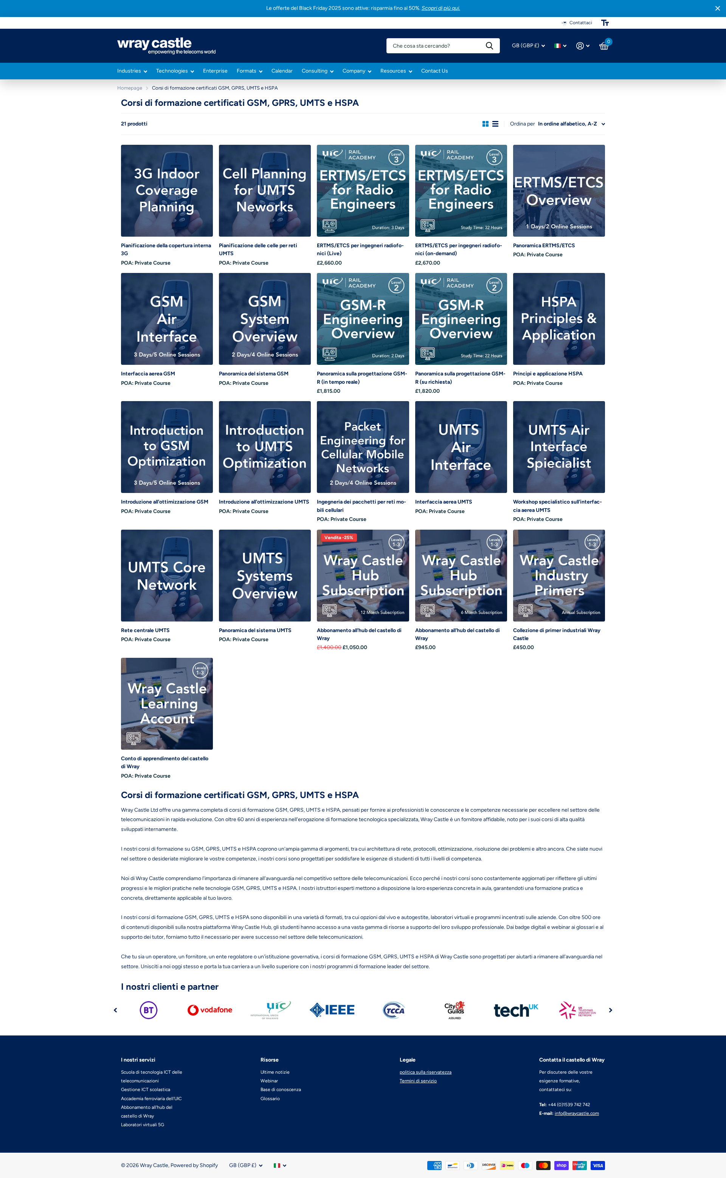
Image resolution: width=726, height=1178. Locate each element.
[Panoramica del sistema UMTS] (265, 576)
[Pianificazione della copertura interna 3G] (167, 191)
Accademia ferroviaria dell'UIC (151, 1098)
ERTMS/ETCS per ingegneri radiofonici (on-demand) (458, 249)
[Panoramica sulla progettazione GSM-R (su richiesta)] (461, 319)
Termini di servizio (418, 1080)
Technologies (172, 71)
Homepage (129, 88)
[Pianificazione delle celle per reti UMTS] (265, 191)
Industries (129, 71)
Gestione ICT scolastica (145, 1089)
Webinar (269, 1080)
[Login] (583, 45)
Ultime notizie (275, 1072)
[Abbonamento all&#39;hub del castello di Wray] (363, 576)
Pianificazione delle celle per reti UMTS (258, 249)
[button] (115, 1010)
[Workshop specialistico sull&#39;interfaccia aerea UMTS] (559, 447)
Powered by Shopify (194, 1165)
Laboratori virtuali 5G (142, 1124)
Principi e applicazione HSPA (548, 373)
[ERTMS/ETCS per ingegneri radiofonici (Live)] (363, 191)
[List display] (495, 124)
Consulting (314, 71)
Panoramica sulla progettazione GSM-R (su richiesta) (460, 377)
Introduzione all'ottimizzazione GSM (164, 502)
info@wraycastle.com (577, 1113)
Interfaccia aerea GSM (148, 373)
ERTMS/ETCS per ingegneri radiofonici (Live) (360, 249)
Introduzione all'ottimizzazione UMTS (264, 502)
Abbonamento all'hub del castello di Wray (359, 634)
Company (354, 71)
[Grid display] (485, 124)
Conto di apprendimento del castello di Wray (164, 762)
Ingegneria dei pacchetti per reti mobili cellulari (361, 506)
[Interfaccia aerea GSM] (167, 319)
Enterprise (215, 71)
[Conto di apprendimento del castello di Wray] (167, 704)
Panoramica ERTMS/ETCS (544, 245)
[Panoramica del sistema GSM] (265, 319)
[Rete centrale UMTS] (167, 576)
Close (717, 8)
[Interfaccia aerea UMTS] (461, 447)
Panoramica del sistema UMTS (255, 630)
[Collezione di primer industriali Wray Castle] (559, 576)
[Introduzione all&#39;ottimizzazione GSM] (167, 447)
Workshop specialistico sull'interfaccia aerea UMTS (557, 506)
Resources (393, 71)
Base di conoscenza (281, 1089)
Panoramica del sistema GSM (254, 373)
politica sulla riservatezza (425, 1072)
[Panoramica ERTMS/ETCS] (559, 191)
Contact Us (434, 71)
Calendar (282, 71)
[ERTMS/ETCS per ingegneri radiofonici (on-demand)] (461, 191)
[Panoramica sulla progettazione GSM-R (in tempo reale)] (363, 319)
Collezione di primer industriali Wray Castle (556, 634)
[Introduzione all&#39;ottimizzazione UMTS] (265, 447)
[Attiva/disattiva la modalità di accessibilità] (605, 22)
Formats (246, 71)
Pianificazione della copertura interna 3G (166, 249)
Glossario (270, 1098)
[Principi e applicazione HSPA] (559, 319)
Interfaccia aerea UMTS (443, 502)
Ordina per (522, 124)
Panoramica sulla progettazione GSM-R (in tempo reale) (362, 377)
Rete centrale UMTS (145, 630)
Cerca (489, 45)
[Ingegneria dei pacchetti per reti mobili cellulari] (363, 447)
